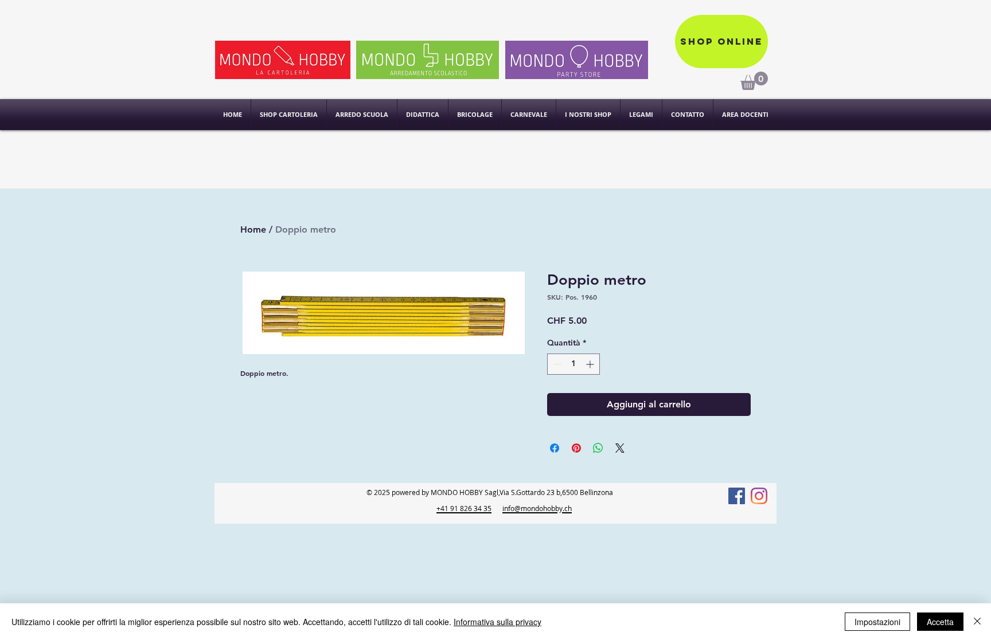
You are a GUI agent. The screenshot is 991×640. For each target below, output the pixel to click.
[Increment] (591, 364)
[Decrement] (556, 364)
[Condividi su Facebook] (554, 448)
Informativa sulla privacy (497, 621)
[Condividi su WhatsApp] (598, 448)
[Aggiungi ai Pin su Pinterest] (576, 448)
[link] (754, 81)
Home (253, 229)
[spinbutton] (573, 364)
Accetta (940, 621)
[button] (588, 114)
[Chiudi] (977, 621)
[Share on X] (620, 448)
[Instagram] (759, 496)
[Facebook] (736, 496)
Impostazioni (877, 621)
